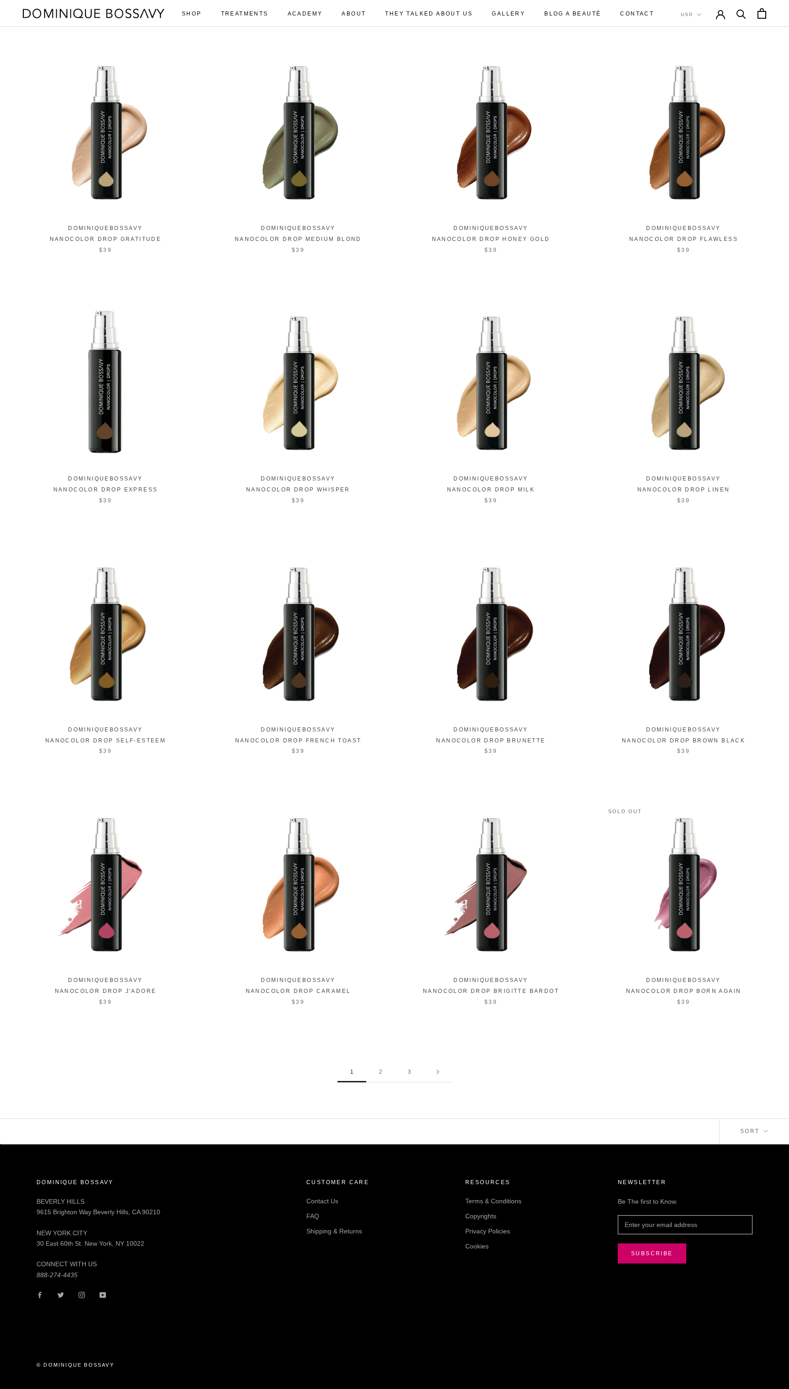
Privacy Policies (487, 1231)
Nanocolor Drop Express (105, 489)
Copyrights (480, 1216)
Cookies (477, 1246)
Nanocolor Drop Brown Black (683, 740)
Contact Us (322, 1201)
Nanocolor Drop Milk (491, 489)
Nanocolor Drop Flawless (683, 239)
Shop (192, 13)
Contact (637, 13)
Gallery (508, 13)
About (354, 13)
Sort (751, 1131)
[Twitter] (61, 1295)
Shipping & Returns (334, 1231)
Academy (305, 13)
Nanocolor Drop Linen (683, 489)
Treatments (244, 13)
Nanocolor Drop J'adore (106, 991)
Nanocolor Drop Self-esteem (105, 740)
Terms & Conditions (493, 1201)
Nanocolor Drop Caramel (298, 991)
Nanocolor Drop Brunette (490, 740)
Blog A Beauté (572, 13)
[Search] (741, 13)
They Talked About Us (429, 13)
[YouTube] (103, 1295)
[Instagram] (82, 1295)
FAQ (312, 1216)
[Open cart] (761, 13)
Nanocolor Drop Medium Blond (298, 239)
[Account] (720, 13)
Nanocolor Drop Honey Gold (491, 239)
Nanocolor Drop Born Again (684, 991)
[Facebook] (40, 1295)
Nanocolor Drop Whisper (298, 489)
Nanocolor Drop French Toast (298, 740)
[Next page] (438, 1072)
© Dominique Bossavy (75, 1365)
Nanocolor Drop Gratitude (106, 239)
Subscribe (652, 1253)
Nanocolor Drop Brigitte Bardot (491, 991)
